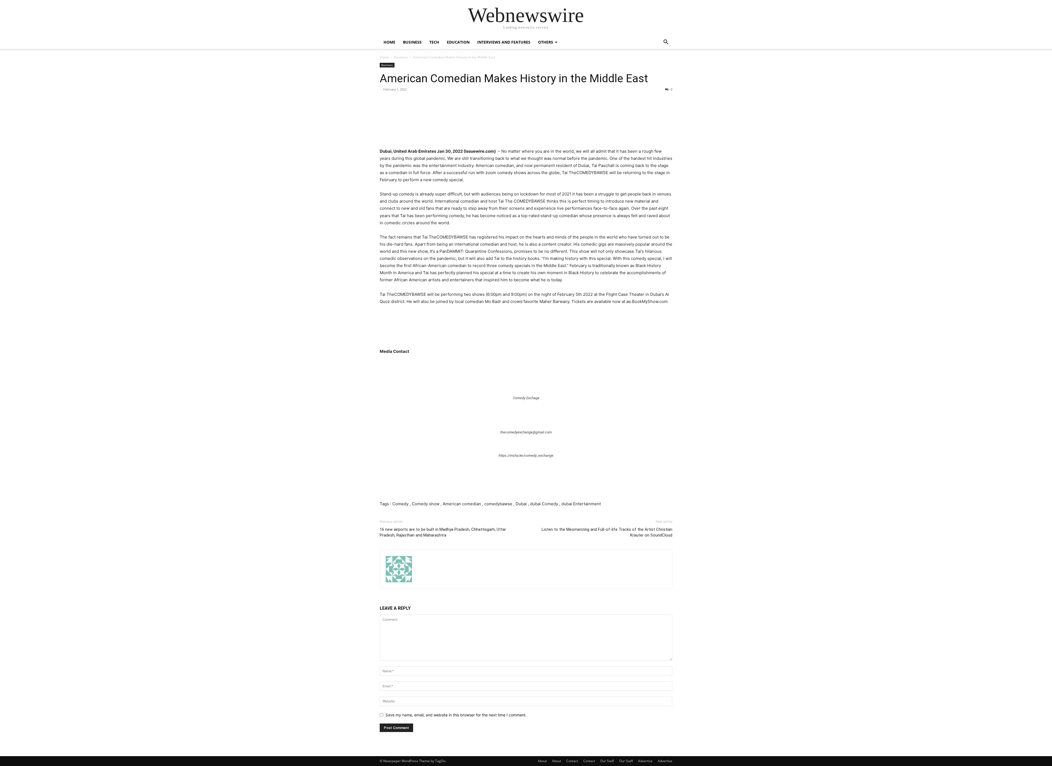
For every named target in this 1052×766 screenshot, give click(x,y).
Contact (572, 761)
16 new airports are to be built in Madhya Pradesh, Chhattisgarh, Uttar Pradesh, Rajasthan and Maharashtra (443, 532)
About (542, 761)
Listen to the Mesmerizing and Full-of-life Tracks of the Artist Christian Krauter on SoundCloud (607, 532)
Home (389, 42)
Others (545, 42)
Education (458, 42)
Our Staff (607, 761)
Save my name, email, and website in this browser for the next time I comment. (456, 715)
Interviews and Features (503, 42)
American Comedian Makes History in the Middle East (514, 78)
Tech (434, 42)
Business (412, 42)
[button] (665, 42)
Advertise (645, 761)
